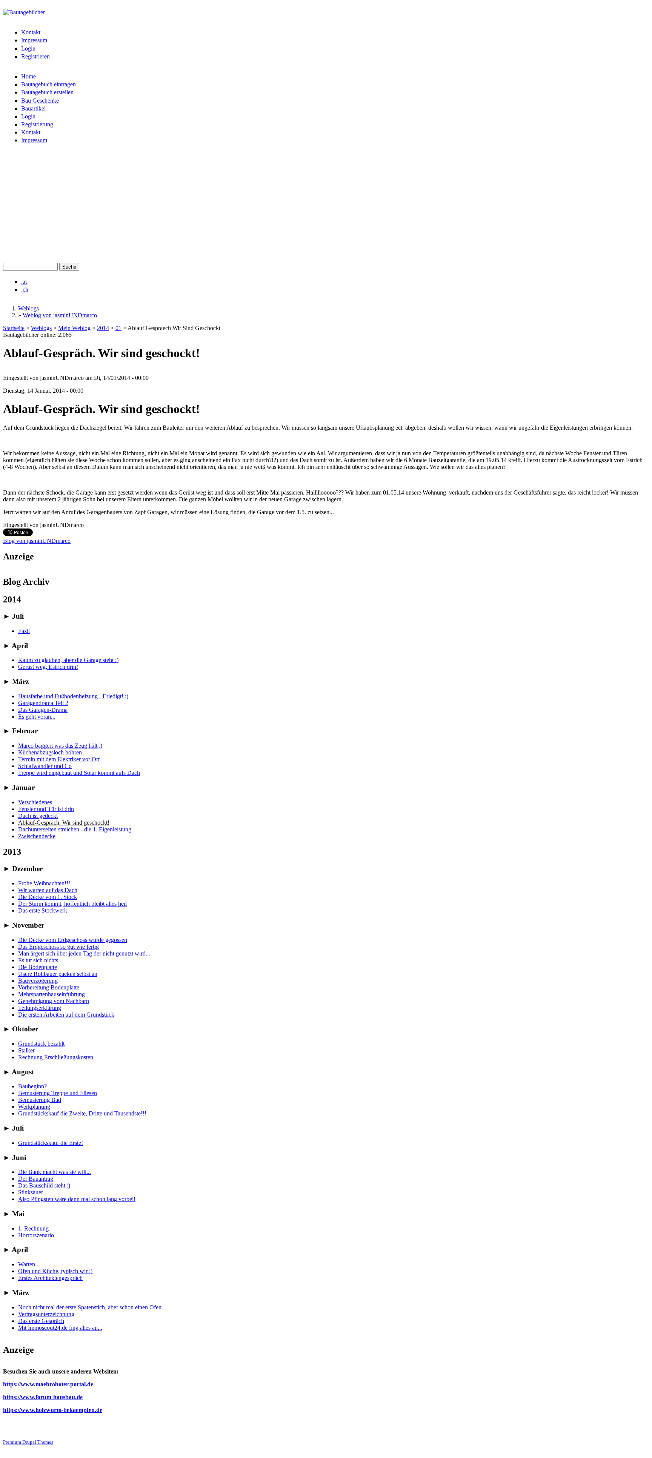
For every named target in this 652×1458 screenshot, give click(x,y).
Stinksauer (30, 1192)
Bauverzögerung (38, 980)
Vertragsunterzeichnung (46, 1314)
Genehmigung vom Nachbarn (53, 1001)
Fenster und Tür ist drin (46, 809)
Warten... (29, 1264)
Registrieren (35, 56)
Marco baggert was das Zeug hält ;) (60, 745)
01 (118, 328)
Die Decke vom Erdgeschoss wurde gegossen (72, 940)
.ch (24, 289)
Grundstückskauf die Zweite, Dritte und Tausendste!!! (82, 1113)
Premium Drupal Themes (28, 1442)
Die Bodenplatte (37, 967)
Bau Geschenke (40, 100)
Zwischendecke (36, 836)
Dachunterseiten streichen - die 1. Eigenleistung (74, 829)
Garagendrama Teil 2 (43, 703)
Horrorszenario (36, 1235)
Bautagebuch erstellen (47, 92)
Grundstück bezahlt (41, 1043)
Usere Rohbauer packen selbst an (57, 974)
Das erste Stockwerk (42, 910)
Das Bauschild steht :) (44, 1185)
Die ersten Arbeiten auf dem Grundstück (66, 1014)
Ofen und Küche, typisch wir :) (55, 1271)
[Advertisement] (326, 206)
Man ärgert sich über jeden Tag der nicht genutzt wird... (84, 953)
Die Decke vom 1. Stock (47, 897)
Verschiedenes (35, 802)
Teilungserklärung (39, 1008)
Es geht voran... (36, 716)
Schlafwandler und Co (45, 766)
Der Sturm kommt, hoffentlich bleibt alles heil (72, 903)
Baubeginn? (32, 1086)
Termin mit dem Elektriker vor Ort (59, 759)
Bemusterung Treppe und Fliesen (57, 1093)
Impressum (34, 40)
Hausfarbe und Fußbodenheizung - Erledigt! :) (73, 696)
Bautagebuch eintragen (48, 84)
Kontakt (30, 32)
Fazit (24, 631)
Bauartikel (33, 108)
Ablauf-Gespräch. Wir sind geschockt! (63, 822)
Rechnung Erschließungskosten (55, 1057)
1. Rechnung (33, 1228)
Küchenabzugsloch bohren (50, 752)
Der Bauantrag (35, 1178)
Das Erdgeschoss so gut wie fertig (58, 946)
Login (28, 48)
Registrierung (37, 124)
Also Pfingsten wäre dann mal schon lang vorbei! (76, 1199)
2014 (103, 328)
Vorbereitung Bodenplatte (48, 987)
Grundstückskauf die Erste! (50, 1143)
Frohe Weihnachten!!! (44, 883)
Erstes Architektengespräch (50, 1278)
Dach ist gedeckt (38, 816)
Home (28, 76)
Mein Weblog (74, 328)
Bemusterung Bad (39, 1100)
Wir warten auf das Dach (47, 890)
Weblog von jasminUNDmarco (60, 315)
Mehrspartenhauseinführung (51, 994)
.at (24, 281)
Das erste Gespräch (41, 1321)
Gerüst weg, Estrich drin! (48, 667)
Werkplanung (34, 1106)
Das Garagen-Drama (43, 710)
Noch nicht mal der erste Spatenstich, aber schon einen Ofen (89, 1307)
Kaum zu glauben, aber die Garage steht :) (68, 660)
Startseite (14, 328)
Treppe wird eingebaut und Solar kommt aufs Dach (79, 773)
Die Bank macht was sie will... (54, 1172)
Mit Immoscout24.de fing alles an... (60, 1327)
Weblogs (28, 308)
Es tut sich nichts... (40, 960)
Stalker (26, 1050)
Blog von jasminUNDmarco (37, 541)
